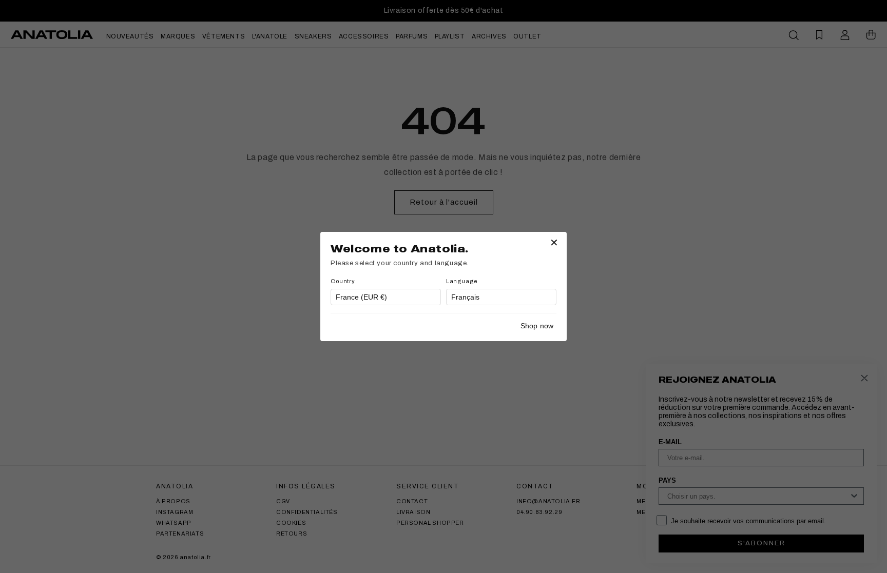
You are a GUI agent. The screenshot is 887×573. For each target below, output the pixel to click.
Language (462, 281)
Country (343, 281)
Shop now (536, 326)
